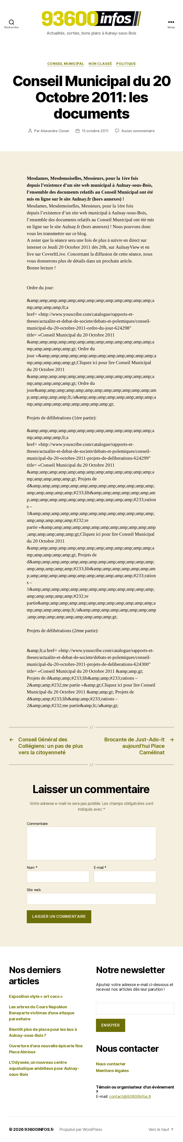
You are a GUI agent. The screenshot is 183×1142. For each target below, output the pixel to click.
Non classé (100, 64)
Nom (32, 868)
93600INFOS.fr (39, 1129)
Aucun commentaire (137, 131)
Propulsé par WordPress (80, 1129)
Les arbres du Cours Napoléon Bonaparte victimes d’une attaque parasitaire (41, 1013)
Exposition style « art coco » (36, 996)
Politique (126, 64)
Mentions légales (112, 1070)
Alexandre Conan (54, 131)
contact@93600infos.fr (130, 1096)
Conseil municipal (65, 64)
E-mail (100, 868)
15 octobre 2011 (95, 131)
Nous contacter (111, 1064)
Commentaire (37, 824)
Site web (34, 890)
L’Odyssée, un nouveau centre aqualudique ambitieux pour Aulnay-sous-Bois (44, 1068)
